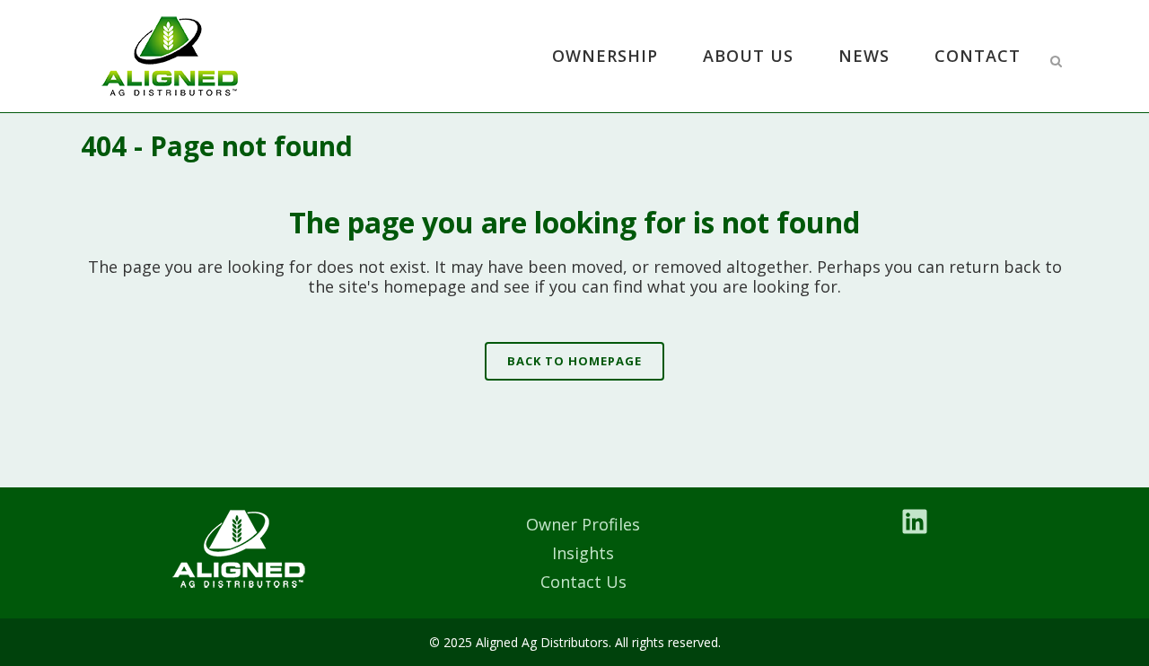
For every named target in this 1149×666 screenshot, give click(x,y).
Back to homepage (574, 361)
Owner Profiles (583, 524)
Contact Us (583, 581)
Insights (583, 553)
